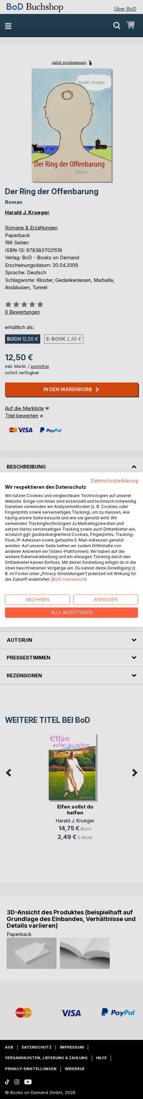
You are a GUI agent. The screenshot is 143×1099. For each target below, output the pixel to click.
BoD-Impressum (69, 578)
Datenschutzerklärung (114, 480)
